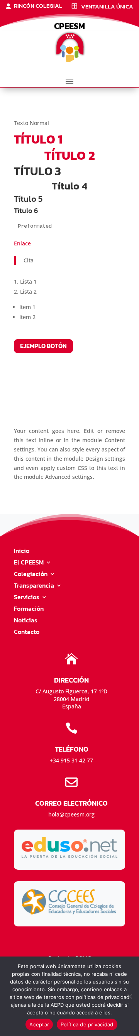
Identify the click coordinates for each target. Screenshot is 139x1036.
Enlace (22, 243)
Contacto (26, 632)
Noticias (25, 621)
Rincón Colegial (38, 6)
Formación (29, 609)
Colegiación (30, 574)
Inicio (21, 551)
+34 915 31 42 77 (71, 760)
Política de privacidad (87, 1024)
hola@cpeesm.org (71, 814)
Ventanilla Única (107, 7)
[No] (129, 996)
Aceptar (39, 1024)
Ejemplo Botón (43, 345)
